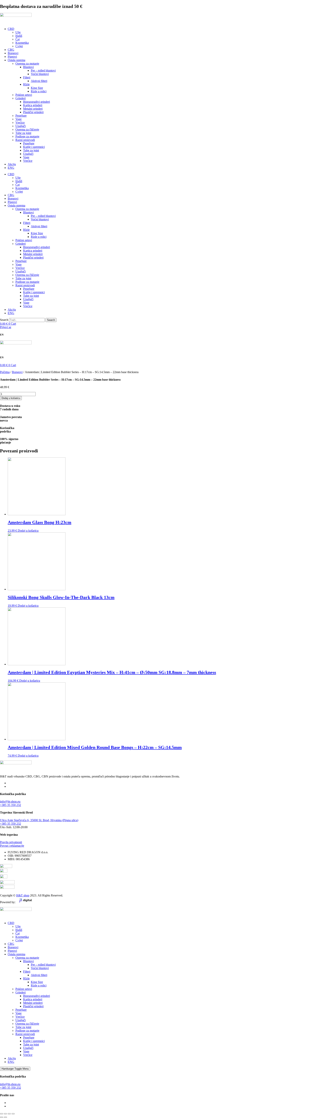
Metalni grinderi (33, 108)
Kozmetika (22, 42)
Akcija (12, 164)
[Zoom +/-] (1, 1113)
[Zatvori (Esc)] (13, 1113)
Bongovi (13, 53)
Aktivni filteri (39, 81)
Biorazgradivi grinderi (36, 101)
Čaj (17, 39)
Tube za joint (23, 133)
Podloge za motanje (27, 136)
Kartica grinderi (32, 105)
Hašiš (18, 35)
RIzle (26, 84)
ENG (11, 167)
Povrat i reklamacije (12, 845)
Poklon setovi (23, 94)
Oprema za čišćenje (27, 129)
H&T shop (22, 895)
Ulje (18, 32)
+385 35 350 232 (10, 805)
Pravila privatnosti (11, 842)
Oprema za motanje (27, 63)
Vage (18, 119)
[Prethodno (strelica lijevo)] (1, 1117)
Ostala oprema (16, 60)
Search (4, 319)
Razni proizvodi (25, 140)
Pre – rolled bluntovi (43, 70)
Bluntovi (28, 67)
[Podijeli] (9, 1113)
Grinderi (20, 98)
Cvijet (19, 46)
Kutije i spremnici (34, 146)
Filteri (26, 77)
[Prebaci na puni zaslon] (5, 1113)
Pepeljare (21, 115)
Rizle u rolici (38, 91)
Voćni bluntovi (40, 74)
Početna (5, 372)
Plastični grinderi (33, 112)
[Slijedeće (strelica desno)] (5, 1117)
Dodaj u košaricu (11, 398)
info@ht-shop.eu (10, 801)
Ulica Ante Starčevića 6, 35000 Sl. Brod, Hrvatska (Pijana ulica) (39, 820)
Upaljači (20, 126)
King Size (37, 87)
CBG (11, 49)
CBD (11, 28)
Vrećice (20, 122)
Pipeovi (12, 56)
